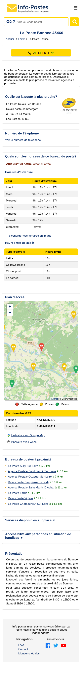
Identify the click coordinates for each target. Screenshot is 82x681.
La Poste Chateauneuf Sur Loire (28, 503)
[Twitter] (55, 645)
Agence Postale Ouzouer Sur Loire (30, 476)
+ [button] (10, 306)
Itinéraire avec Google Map (28, 435)
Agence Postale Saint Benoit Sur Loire (32, 471)
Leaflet (54, 399)
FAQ (21, 644)
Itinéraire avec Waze (24, 441)
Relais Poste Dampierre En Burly (28, 482)
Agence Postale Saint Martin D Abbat (31, 487)
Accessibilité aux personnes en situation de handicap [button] (38, 535)
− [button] (10, 312)
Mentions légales (29, 653)
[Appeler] (41, 53)
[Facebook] (48, 645)
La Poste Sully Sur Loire (23, 465)
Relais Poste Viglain (20, 498)
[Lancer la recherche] (74, 21)
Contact (23, 649)
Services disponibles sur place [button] (30, 520)
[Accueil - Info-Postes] (28, 12)
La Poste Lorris (17, 492)
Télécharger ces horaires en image (29, 235)
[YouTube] (63, 645)
